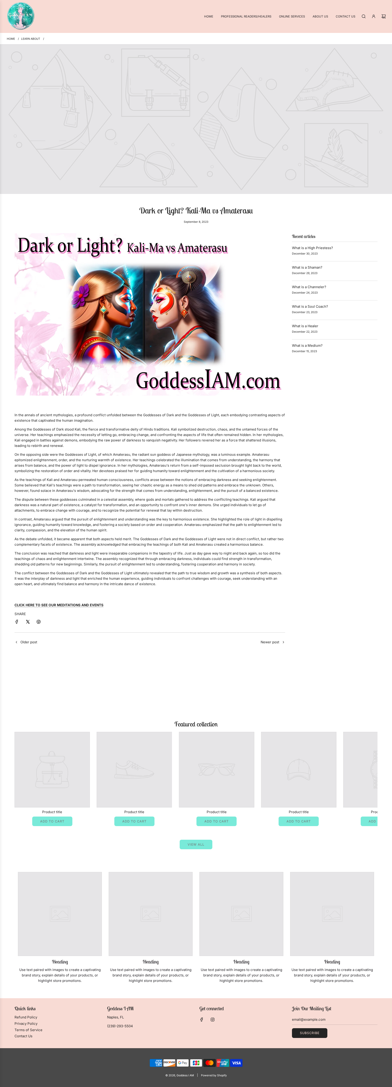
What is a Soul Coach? (310, 306)
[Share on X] (28, 622)
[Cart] (384, 16)
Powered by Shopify (214, 1075)
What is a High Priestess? (312, 248)
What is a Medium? (307, 345)
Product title (52, 812)
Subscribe (309, 1033)
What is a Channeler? (309, 287)
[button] (23, 779)
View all (196, 844)
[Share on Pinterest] (39, 622)
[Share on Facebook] (17, 622)
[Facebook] (202, 1020)
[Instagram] (213, 1020)
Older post (28, 642)
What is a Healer (305, 326)
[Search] (364, 16)
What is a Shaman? (307, 267)
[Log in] (374, 16)
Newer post (270, 642)
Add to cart (52, 821)
